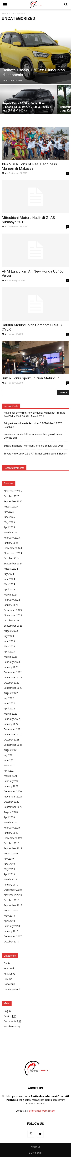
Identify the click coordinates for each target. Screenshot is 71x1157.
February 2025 (12, 537)
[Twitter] (40, 1134)
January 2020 (11, 832)
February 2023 (12, 662)
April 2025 (9, 527)
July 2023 (9, 636)
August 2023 (11, 630)
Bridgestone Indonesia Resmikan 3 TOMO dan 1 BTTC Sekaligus (33, 425)
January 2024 (11, 605)
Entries (10, 1016)
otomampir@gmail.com (42, 1110)
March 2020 (10, 822)
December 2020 (13, 791)
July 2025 (9, 511)
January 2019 (11, 884)
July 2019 (9, 858)
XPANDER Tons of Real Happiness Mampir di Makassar (29, 166)
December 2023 (13, 610)
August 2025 (11, 506)
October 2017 (11, 941)
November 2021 (13, 734)
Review (8, 978)
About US (35, 1146)
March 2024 (10, 594)
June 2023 (9, 641)
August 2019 (11, 853)
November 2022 (13, 677)
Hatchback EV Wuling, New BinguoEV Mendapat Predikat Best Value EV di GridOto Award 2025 (34, 414)
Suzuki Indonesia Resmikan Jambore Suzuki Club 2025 (33, 445)
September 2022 (13, 687)
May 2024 (9, 584)
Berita (7, 963)
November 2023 (13, 615)
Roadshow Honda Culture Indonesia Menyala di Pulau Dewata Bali (33, 436)
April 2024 (9, 589)
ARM (5, 80)
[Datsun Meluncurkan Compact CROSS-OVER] (35, 304)
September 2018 (13, 905)
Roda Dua (9, 984)
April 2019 (9, 874)
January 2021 (11, 786)
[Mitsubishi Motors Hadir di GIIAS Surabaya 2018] (35, 197)
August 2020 (11, 812)
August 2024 (11, 568)
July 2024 (9, 573)
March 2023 (10, 656)
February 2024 (12, 599)
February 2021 (12, 781)
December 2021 (13, 729)
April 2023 (9, 651)
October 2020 (11, 801)
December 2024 (13, 548)
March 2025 (10, 532)
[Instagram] (30, 1134)
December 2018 (13, 889)
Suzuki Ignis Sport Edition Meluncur (30, 378)
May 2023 (9, 646)
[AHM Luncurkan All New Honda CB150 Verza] (35, 250)
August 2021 (11, 750)
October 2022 (11, 682)
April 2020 (9, 817)
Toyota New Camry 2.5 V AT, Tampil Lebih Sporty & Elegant (35, 453)
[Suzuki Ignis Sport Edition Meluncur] (35, 357)
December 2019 (13, 838)
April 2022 (9, 708)
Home (5, 13)
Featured (9, 968)
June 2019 (9, 863)
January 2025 (11, 542)
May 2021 (9, 765)
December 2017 (13, 936)
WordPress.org (12, 1026)
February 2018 (12, 926)
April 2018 (9, 920)
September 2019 (13, 848)
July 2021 (9, 755)
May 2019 (9, 869)
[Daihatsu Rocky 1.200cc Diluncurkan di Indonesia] (35, 54)
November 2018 (13, 895)
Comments (12, 1021)
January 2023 (11, 667)
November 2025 (13, 491)
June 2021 (9, 760)
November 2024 (13, 553)
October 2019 (11, 843)
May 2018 (9, 915)
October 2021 (11, 739)
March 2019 (10, 879)
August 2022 (11, 693)
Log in (7, 1011)
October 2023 (11, 620)
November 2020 (13, 796)
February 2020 (12, 827)
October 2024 (11, 558)
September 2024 (13, 563)
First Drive (9, 973)
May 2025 (9, 522)
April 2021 (9, 770)
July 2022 (9, 698)
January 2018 (11, 931)
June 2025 (9, 517)
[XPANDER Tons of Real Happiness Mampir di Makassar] (35, 143)
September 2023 (13, 625)
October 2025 (11, 496)
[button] (66, 4)
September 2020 (13, 807)
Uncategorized (12, 989)
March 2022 (10, 713)
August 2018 (11, 910)
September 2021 (13, 744)
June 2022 (9, 703)
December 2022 (13, 672)
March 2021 (10, 775)
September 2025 (13, 501)
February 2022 (12, 718)
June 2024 (9, 579)
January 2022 (11, 724)
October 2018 (11, 900)
